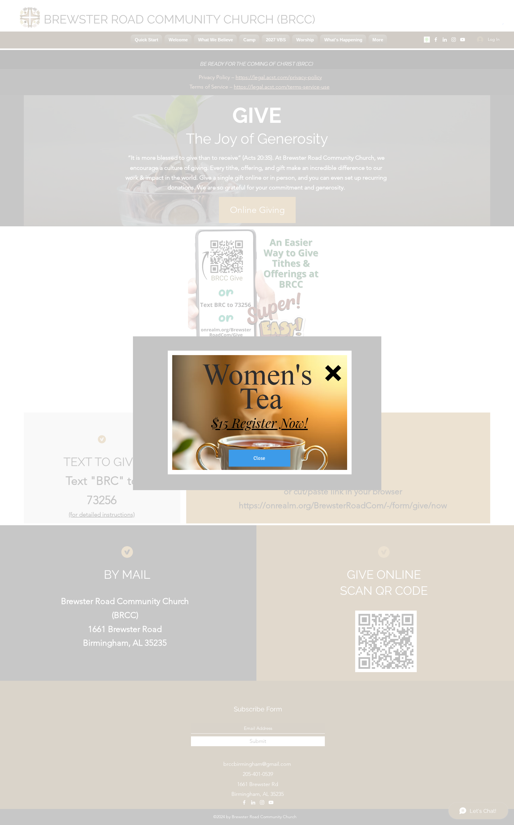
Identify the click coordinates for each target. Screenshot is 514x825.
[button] (333, 373)
